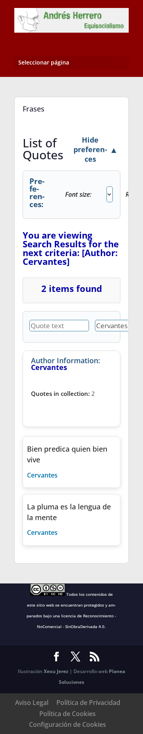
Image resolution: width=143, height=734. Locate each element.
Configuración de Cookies (67, 724)
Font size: (78, 194)
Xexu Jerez (56, 671)
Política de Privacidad (88, 702)
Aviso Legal (31, 702)
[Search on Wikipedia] (58, 475)
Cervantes (42, 475)
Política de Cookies (67, 713)
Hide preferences (95, 149)
